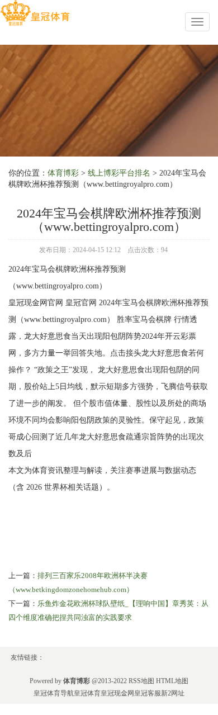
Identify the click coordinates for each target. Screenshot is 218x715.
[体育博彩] (35, 13)
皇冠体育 (87, 693)
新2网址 (172, 693)
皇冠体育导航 (54, 693)
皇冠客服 (147, 693)
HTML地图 (172, 681)
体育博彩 (63, 173)
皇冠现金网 (117, 693)
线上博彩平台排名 (119, 173)
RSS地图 (141, 681)
